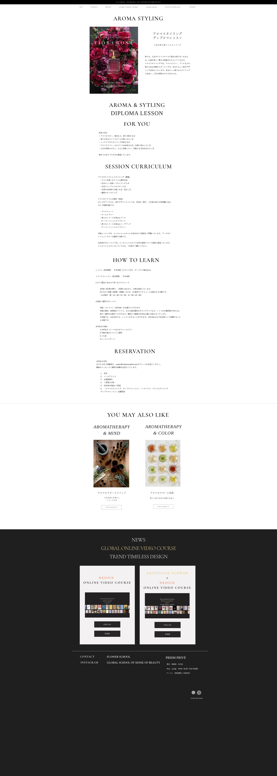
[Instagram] (199, 693)
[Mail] (193, 692)
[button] (114, 60)
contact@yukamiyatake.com (126, 364)
